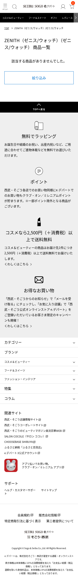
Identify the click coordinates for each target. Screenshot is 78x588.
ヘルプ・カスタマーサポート (20, 491)
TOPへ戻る (39, 109)
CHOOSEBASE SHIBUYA (18, 441)
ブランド (11, 352)
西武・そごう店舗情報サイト (21, 419)
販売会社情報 (48, 515)
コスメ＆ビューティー (13, 17)
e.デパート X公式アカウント (20, 453)
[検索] (14, 6)
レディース (67, 17)
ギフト (54, 17)
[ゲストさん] (63, 6)
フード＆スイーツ (37, 17)
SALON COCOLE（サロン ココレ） (24, 436)
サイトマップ (49, 490)
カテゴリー (13, 342)
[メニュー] (5, 6)
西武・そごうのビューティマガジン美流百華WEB (33, 430)
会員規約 (24, 515)
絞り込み (39, 77)
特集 (7, 388)
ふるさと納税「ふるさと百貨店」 (23, 447)
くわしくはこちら (16, 264)
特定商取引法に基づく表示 (23, 521)
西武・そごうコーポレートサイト (23, 425)
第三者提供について (60, 521)
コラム (9, 398)
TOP (6, 28)
